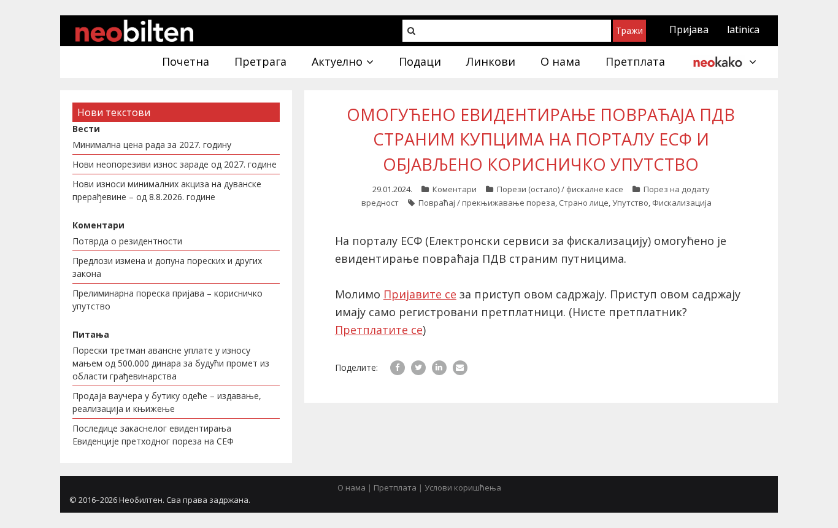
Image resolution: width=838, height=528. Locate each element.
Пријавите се (419, 294)
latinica (743, 29)
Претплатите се (379, 329)
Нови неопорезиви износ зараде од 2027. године (174, 164)
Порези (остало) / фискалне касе (560, 189)
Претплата (395, 487)
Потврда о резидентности (127, 241)
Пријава (689, 29)
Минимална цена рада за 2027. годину (151, 144)
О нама (351, 487)
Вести (86, 128)
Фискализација (682, 202)
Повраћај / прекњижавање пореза (486, 202)
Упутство (630, 202)
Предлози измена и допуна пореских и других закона (167, 267)
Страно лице (584, 202)
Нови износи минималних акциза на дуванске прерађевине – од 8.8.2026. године (166, 190)
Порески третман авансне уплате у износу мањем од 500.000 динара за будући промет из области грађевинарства (170, 363)
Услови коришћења (463, 487)
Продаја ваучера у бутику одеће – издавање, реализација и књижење (166, 402)
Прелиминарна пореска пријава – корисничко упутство (167, 299)
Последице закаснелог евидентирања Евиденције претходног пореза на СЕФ (153, 434)
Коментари (454, 189)
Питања (90, 334)
